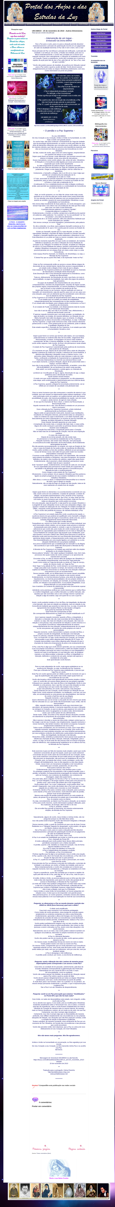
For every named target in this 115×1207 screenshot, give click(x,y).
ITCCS (74, 24)
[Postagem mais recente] (41, 1150)
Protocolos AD (58, 24)
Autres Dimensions (19, 24)
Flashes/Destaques (83, 24)
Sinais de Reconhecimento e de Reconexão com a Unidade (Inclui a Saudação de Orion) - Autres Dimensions (17, 133)
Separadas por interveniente (33, 24)
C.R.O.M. (66, 24)
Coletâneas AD (47, 24)
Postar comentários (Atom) (44, 1153)
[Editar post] (33, 1087)
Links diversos (94, 24)
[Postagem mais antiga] (77, 1150)
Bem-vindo (8, 24)
